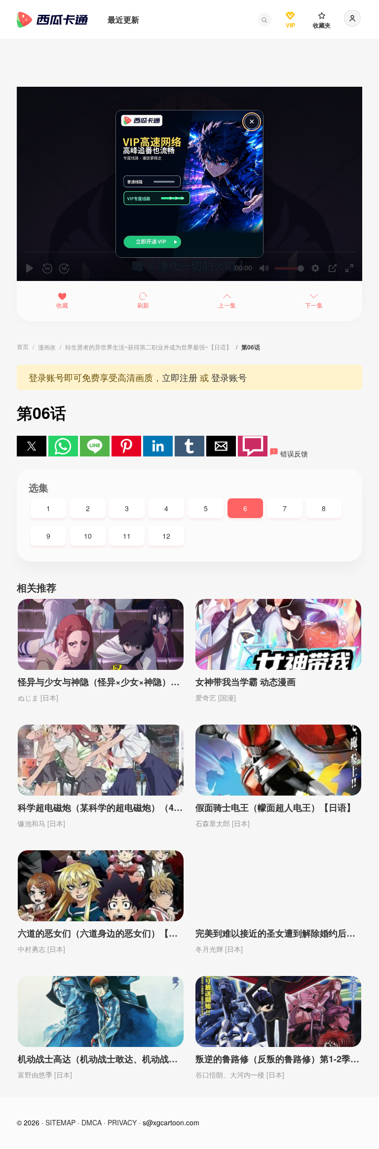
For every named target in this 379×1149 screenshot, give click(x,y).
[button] (264, 20)
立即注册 (179, 377)
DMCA (91, 1122)
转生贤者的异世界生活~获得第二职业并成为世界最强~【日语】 (148, 347)
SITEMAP (60, 1122)
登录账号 (229, 377)
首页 (23, 346)
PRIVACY (122, 1122)
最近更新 (123, 19)
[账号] (352, 18)
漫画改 (47, 347)
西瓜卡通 (52, 20)
